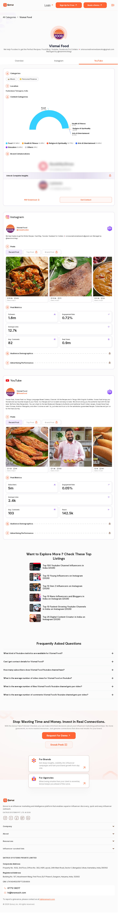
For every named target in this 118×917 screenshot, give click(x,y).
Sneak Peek (57, 744)
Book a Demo (93, 5)
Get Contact (86, 200)
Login (48, 5)
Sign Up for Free (67, 5)
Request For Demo (57, 735)
